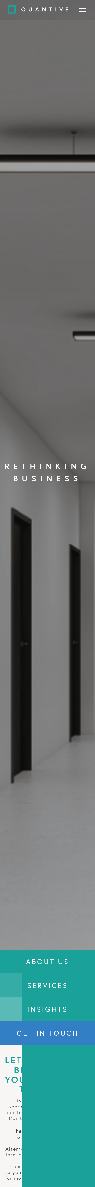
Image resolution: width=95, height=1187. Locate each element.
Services (47, 985)
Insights (47, 1009)
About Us (47, 961)
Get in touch (48, 1033)
